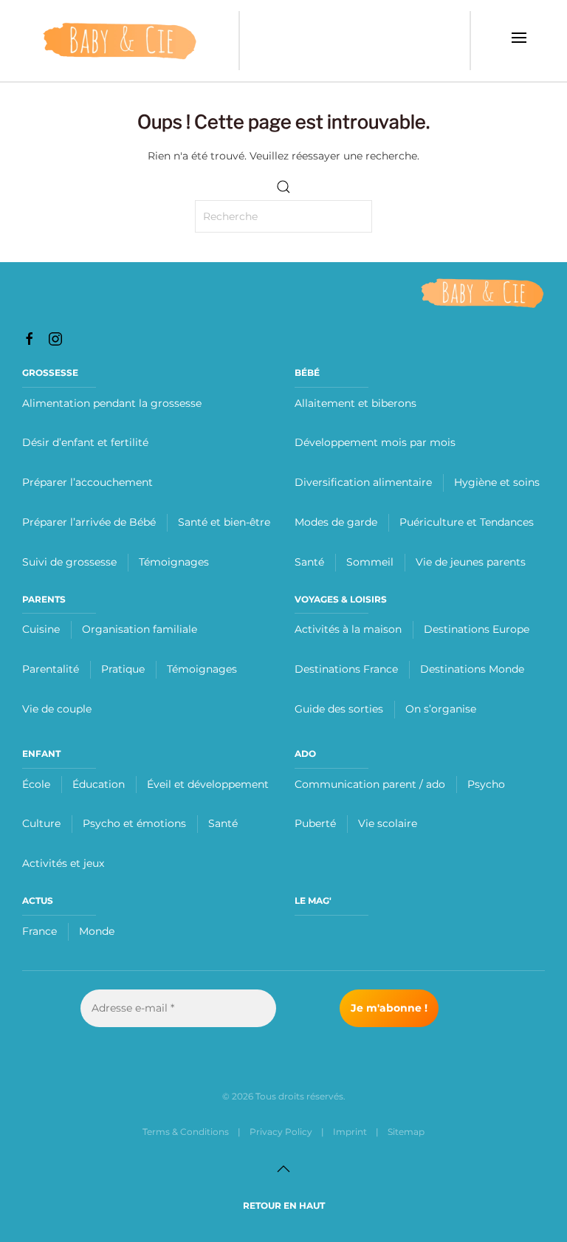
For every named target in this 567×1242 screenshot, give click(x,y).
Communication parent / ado (370, 784)
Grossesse (50, 372)
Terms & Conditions (185, 1131)
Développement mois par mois (375, 442)
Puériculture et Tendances (466, 522)
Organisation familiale (139, 629)
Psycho (486, 784)
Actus (37, 900)
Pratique (123, 669)
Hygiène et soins (497, 482)
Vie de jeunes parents (471, 562)
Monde (96, 931)
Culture (41, 823)
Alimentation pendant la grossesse (112, 403)
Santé (309, 562)
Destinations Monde (472, 669)
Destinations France (346, 669)
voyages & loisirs (341, 599)
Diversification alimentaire (363, 482)
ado (305, 753)
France (39, 931)
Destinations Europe (476, 629)
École (36, 784)
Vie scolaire (387, 823)
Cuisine (41, 629)
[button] (519, 40)
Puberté (315, 823)
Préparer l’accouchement (87, 482)
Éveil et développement (208, 784)
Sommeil (370, 562)
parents (44, 599)
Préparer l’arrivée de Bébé (89, 522)
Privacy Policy (281, 1131)
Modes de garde (336, 522)
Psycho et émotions (134, 823)
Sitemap (406, 1131)
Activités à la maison (348, 629)
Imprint (350, 1131)
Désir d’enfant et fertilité (85, 442)
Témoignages (174, 562)
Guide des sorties (339, 709)
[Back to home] (119, 40)
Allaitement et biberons (355, 403)
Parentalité (50, 669)
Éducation (98, 784)
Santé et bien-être (224, 522)
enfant (41, 753)
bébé (307, 372)
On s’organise (440, 709)
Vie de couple (57, 709)
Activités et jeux (63, 863)
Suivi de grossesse (69, 562)
